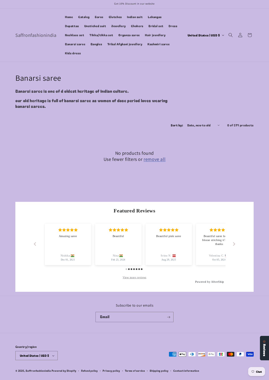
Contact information (186, 370)
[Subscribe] (168, 317)
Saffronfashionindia (38, 370)
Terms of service (135, 370)
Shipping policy (159, 370)
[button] (230, 35)
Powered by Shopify (64, 370)
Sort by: (177, 125)
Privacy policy (111, 370)
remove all (154, 159)
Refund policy (89, 370)
